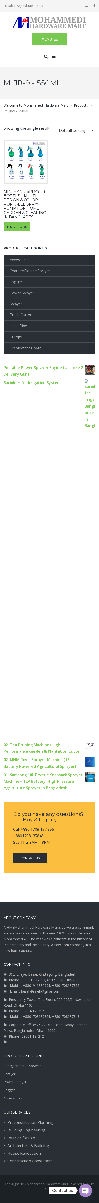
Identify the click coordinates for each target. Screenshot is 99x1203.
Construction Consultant (29, 1161)
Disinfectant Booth (26, 348)
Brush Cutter (20, 315)
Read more (17, 226)
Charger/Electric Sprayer (30, 271)
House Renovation (24, 1153)
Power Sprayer (22, 293)
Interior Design (21, 1138)
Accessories (19, 260)
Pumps (16, 337)
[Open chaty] (85, 1190)
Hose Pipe (18, 326)
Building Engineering (26, 1130)
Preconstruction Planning (30, 1122)
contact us (30, 858)
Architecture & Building (28, 1145)
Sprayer (16, 304)
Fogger (16, 282)
